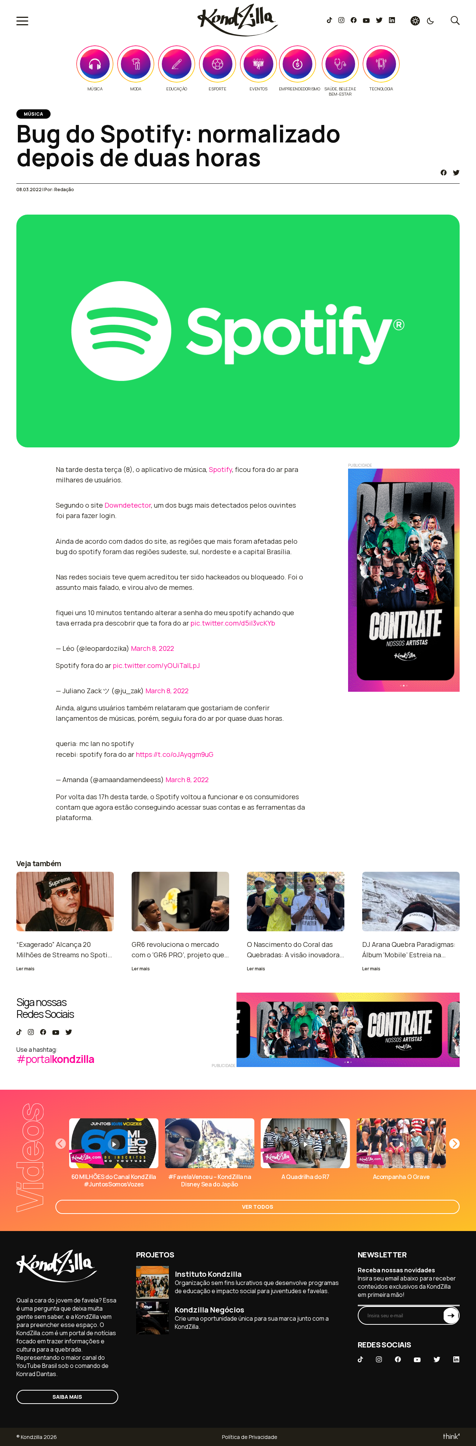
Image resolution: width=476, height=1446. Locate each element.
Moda (135, 88)
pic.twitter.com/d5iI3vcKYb (232, 622)
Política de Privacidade (249, 1436)
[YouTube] (366, 21)
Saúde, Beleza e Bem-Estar (340, 91)
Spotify (220, 469)
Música (95, 88)
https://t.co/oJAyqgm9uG (174, 754)
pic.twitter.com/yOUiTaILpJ (156, 665)
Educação (176, 88)
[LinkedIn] (392, 21)
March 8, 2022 (152, 648)
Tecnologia (381, 88)
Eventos (258, 88)
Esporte (217, 88)
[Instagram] (341, 21)
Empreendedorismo (299, 88)
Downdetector (127, 505)
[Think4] (451, 1436)
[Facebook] (353, 21)
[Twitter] (379, 21)
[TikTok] (329, 21)
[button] (454, 1143)
